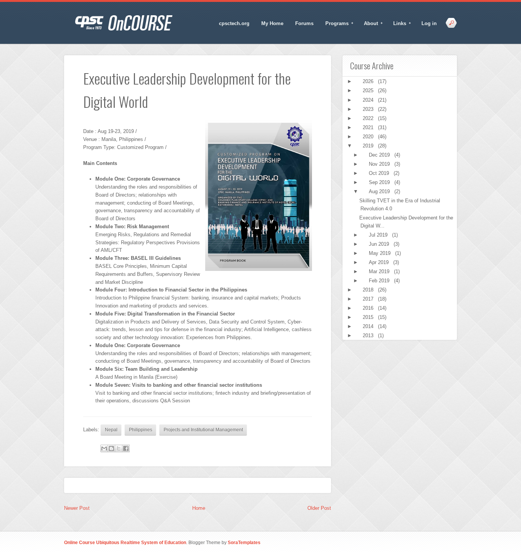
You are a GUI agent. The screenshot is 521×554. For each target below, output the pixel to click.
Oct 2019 (380, 173)
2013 (369, 335)
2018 (369, 290)
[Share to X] (118, 448)
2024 (369, 100)
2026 (369, 81)
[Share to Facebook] (126, 448)
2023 (369, 109)
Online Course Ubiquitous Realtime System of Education (125, 542)
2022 (369, 118)
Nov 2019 (380, 164)
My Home (272, 23)
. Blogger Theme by (223, 542)
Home (198, 508)
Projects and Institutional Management (203, 429)
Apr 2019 (379, 262)
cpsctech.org (234, 23)
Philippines (140, 429)
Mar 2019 (380, 271)
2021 (369, 127)
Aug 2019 (380, 191)
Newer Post (77, 508)
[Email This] (104, 448)
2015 (369, 317)
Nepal (111, 429)
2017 (369, 299)
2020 (369, 136)
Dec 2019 (380, 155)
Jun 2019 (380, 244)
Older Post (319, 508)
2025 (369, 90)
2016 (369, 308)
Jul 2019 (379, 235)
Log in (429, 23)
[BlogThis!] (111, 448)
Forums (304, 23)
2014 (369, 326)
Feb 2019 (380, 280)
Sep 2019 (380, 182)
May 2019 (380, 253)
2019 (369, 146)
